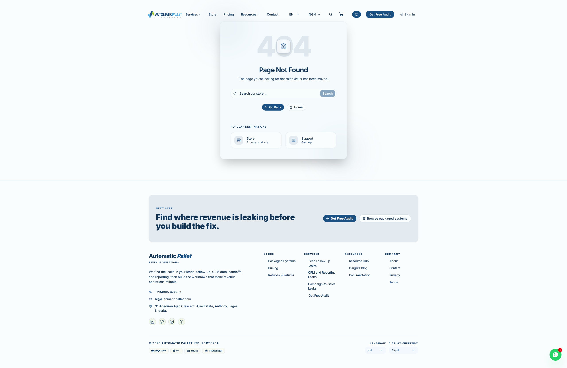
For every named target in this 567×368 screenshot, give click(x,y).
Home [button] (298, 107)
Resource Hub (359, 261)
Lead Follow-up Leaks (319, 263)
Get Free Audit (380, 14)
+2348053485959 (168, 292)
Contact (272, 14)
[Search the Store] (330, 14)
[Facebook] (181, 321)
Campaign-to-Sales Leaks (322, 286)
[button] (256, 140)
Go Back (275, 107)
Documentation (359, 275)
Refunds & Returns (281, 275)
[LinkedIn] (152, 321)
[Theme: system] (356, 14)
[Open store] (341, 14)
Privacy (394, 275)
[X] (162, 321)
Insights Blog (358, 268)
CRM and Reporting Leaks (322, 275)
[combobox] (294, 14)
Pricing (228, 14)
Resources (248, 14)
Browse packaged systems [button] (387, 218)
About (393, 261)
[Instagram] (171, 321)
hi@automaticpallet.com (173, 299)
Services (192, 14)
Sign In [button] (409, 14)
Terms (393, 282)
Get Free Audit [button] (342, 218)
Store (212, 14)
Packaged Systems (281, 261)
